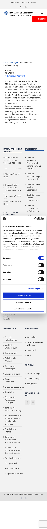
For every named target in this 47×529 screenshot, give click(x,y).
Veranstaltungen (10, 62)
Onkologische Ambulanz (10, 359)
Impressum (29, 494)
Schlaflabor (9, 392)
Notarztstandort (12, 468)
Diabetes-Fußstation (9, 380)
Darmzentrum (11, 353)
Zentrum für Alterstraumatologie (13, 409)
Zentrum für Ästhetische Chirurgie (10, 400)
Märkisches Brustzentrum (11, 346)
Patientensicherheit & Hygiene (34, 343)
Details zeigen (34, 288)
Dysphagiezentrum (13, 458)
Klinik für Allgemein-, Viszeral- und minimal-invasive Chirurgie (34, 163)
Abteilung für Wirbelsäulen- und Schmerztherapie (13, 450)
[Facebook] (27, 402)
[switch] (41, 265)
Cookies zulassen (24, 295)
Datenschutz (39, 494)
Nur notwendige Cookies (23, 309)
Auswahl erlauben (23, 302)
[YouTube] (33, 402)
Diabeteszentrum (12, 374)
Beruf (29, 355)
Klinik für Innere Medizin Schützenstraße (33, 198)
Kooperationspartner (13, 473)
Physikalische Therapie (10, 430)
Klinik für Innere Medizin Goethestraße (33, 187)
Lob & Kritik (32, 350)
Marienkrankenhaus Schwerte (15, 494)
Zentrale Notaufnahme (11, 338)
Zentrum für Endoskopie (10, 367)
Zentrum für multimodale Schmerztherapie (12, 440)
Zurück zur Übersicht (15, 76)
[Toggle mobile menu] (42, 13)
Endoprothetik (11, 463)
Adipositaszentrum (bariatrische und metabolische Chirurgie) (13, 419)
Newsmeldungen (34, 378)
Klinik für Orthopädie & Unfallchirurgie (33, 208)
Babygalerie (32, 383)
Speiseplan (31, 337)
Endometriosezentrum (13, 387)
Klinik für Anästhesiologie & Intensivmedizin (34, 176)
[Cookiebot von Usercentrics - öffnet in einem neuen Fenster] (34, 218)
